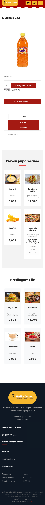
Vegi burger (12, 307)
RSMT (31, 501)
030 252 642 (9, 435)
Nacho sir (12, 189)
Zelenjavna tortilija (32, 190)
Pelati (32, 346)
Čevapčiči (32, 307)
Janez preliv (13, 346)
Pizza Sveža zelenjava (32, 229)
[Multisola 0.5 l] (22, 50)
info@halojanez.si (9, 459)
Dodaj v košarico (23, 85)
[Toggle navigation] (40, 3)
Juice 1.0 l (12, 228)
